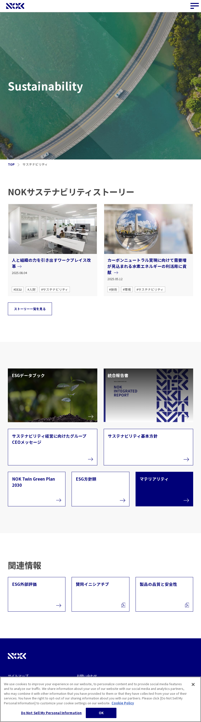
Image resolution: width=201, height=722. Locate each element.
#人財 (31, 289)
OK (101, 712)
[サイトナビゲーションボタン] (195, 6)
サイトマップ (18, 675)
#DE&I (17, 289)
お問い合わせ (86, 675)
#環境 (127, 289)
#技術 (113, 289)
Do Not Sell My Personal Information (51, 712)
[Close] (193, 684)
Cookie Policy (123, 703)
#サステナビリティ (54, 289)
